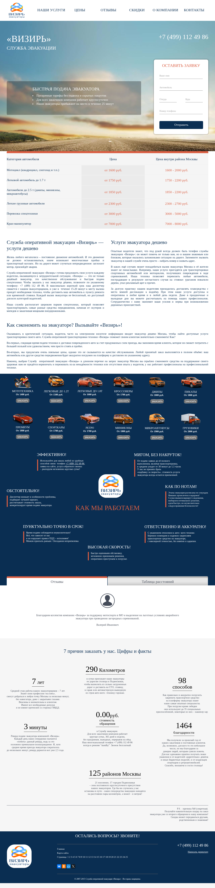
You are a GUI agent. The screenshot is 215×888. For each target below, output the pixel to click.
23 (121, 857)
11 (86, 857)
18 (106, 857)
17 (104, 857)
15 (98, 857)
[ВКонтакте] (59, 866)
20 (112, 857)
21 (115, 857)
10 (84, 857)
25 (126, 857)
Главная (60, 849)
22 (118, 857)
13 (92, 857)
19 (109, 857)
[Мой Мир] (69, 866)
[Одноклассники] (64, 866)
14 (95, 857)
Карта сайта (63, 853)
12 (89, 857)
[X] (73, 866)
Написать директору (198, 852)
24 (124, 857)
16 (101, 857)
